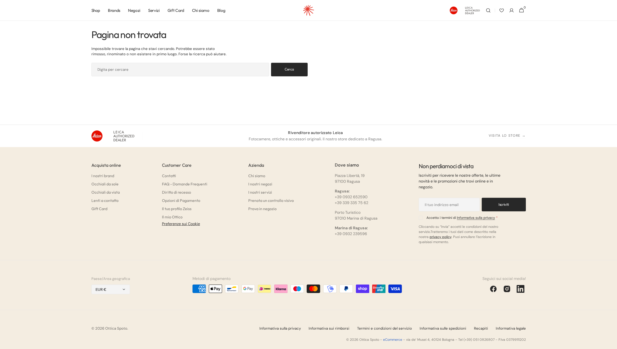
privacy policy (440, 237)
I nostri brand (102, 175)
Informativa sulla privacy (476, 217)
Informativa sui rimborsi (329, 328)
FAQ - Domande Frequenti (184, 184)
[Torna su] (611, 343)
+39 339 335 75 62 (351, 202)
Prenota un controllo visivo (271, 200)
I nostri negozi (260, 184)
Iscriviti (503, 204)
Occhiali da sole (105, 184)
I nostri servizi (260, 192)
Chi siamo (256, 175)
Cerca (289, 69)
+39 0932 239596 (351, 233)
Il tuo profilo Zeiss (177, 208)
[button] (488, 10)
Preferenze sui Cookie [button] (181, 223)
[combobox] (180, 69)
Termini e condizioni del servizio (384, 328)
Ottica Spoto (116, 328)
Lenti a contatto (105, 200)
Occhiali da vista (105, 192)
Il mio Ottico (172, 216)
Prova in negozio (262, 208)
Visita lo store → (507, 135)
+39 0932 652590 (351, 196)
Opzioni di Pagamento (181, 200)
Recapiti (481, 328)
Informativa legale (511, 328)
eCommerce (392, 339)
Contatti (169, 175)
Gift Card (99, 208)
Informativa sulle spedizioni (443, 328)
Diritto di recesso (176, 192)
